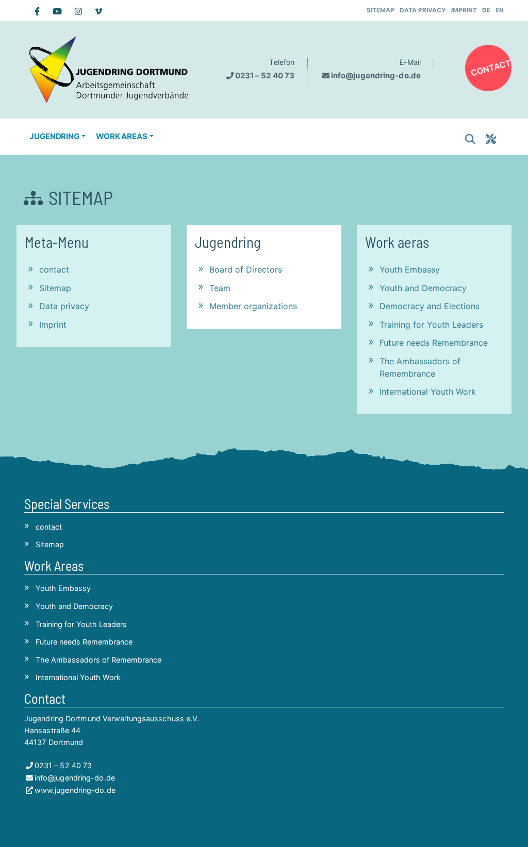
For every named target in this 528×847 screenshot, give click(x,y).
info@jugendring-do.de (376, 75)
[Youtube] (53, 11)
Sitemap (380, 10)
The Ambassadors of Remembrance (420, 367)
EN (500, 10)
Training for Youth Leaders (431, 324)
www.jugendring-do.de (75, 790)
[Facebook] (33, 11)
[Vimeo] (93, 11)
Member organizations (253, 306)
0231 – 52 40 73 (264, 75)
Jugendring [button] (54, 136)
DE (486, 10)
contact (491, 68)
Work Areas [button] (121, 136)
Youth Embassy (410, 269)
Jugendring (228, 242)
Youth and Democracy (423, 288)
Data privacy (423, 10)
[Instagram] (74, 11)
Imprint (464, 10)
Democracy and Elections (430, 306)
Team (219, 288)
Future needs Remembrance (434, 342)
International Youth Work (428, 391)
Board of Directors (245, 269)
